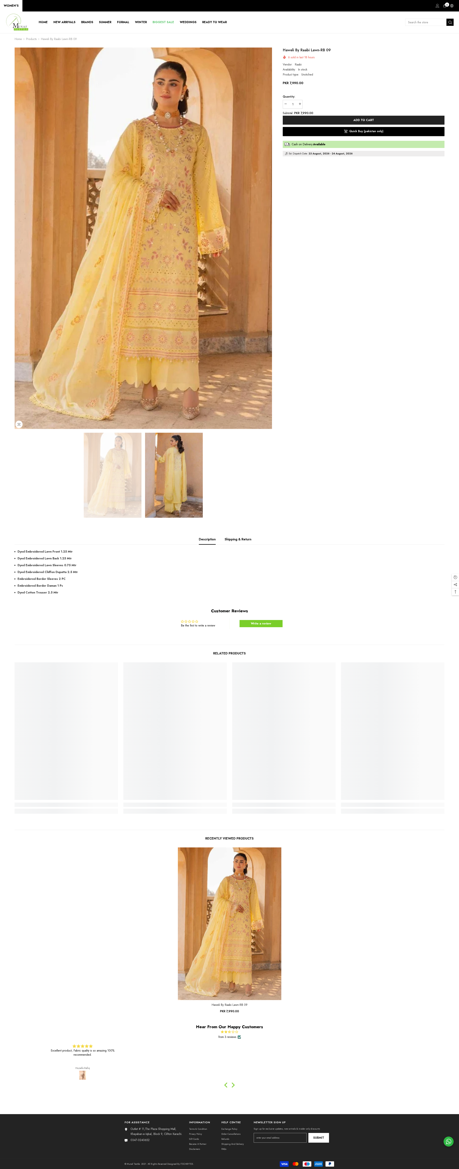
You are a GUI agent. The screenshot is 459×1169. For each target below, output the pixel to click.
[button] (226, 1085)
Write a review (261, 623)
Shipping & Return (238, 539)
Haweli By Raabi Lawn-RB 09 (229, 1005)
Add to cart (363, 120)
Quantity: (289, 97)
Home (18, 39)
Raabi (298, 64)
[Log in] (437, 6)
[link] (66, 805)
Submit (318, 1138)
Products (31, 39)
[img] (229, 1031)
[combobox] (425, 22)
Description (207, 539)
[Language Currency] (452, 6)
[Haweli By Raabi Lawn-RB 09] (229, 923)
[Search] (429, 22)
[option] (143, 238)
